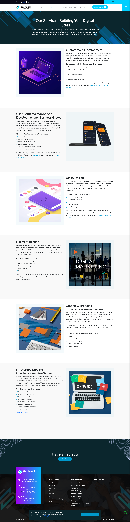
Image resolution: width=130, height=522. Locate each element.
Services (50, 7)
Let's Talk (65, 459)
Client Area (82, 7)
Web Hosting (72, 7)
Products (64, 7)
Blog (50, 501)
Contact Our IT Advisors (22, 412)
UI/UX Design (75, 488)
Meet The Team (53, 488)
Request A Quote (98, 7)
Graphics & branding (76, 493)
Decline (85, 514)
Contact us (36, 155)
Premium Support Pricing (56, 499)
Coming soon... (97, 483)
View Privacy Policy (46, 516)
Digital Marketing (76, 491)
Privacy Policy (110, 519)
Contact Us (52, 485)
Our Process (52, 496)
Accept (94, 514)
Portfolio (57, 7)
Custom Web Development (78, 483)
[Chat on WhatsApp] (28, 2)
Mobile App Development (78, 485)
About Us (42, 7)
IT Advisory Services (76, 496)
